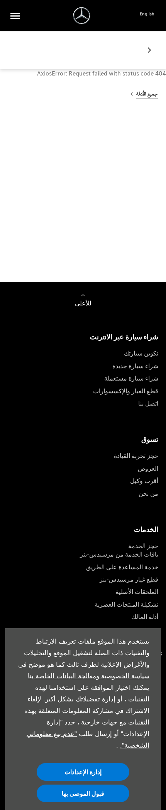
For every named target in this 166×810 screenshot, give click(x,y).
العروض (148, 469)
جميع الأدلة (147, 93)
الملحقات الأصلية (136, 592)
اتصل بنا (148, 403)
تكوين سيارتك (141, 353)
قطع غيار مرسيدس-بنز (129, 579)
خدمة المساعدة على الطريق (122, 567)
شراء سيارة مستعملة (131, 378)
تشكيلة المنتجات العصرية (126, 604)
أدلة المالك (144, 617)
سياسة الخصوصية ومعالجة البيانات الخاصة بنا (88, 676)
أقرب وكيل (144, 481)
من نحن (148, 494)
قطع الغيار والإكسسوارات (125, 391)
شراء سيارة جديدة (135, 366)
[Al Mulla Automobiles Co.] (81, 15)
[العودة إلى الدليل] (146, 50)
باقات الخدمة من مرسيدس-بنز (119, 554)
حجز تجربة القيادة (136, 456)
